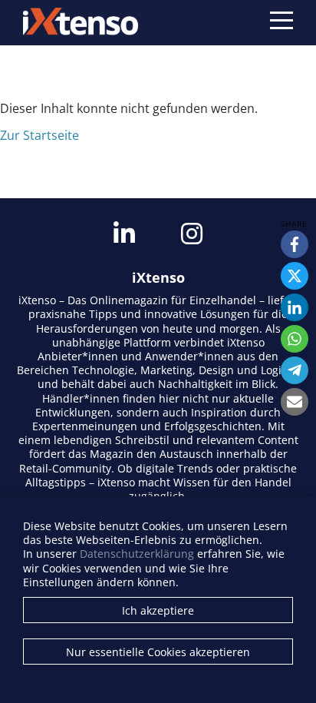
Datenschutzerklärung (137, 553)
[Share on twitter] (294, 276)
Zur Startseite (39, 135)
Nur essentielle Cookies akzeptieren (158, 652)
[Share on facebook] (294, 244)
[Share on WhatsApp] (294, 339)
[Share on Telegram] (294, 370)
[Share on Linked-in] (294, 307)
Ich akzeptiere (158, 610)
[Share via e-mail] (294, 402)
